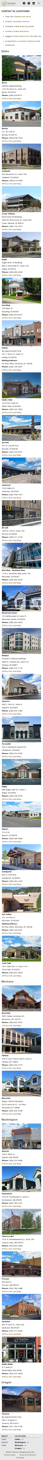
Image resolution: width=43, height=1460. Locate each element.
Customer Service (21, 21)
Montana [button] (19, 1445)
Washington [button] (20, 1442)
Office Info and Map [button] (11, 98)
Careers (4, 1442)
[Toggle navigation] (39, 3)
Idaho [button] (17, 1439)
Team (3, 1445)
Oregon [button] (18, 1448)
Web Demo (20, 26)
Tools (3, 1439)
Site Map (20, 1458)
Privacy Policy (9, 1455)
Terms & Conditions (27, 1455)
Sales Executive (21, 31)
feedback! (10, 45)
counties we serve (22, 16)
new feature (20, 36)
